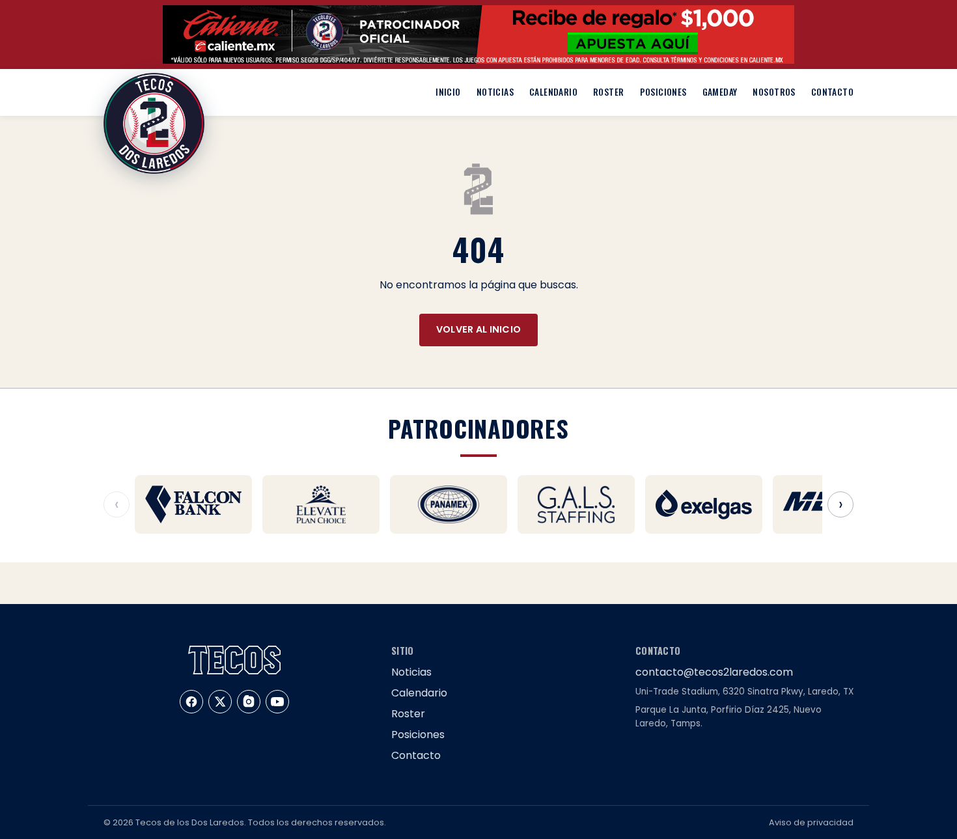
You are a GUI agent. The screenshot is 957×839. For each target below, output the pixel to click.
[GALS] (576, 504)
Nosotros (774, 91)
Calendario (553, 91)
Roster (608, 91)
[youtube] (277, 701)
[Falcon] (193, 504)
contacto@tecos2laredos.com (714, 672)
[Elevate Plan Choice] (321, 504)
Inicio (448, 91)
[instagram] (248, 701)
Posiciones (663, 91)
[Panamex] (448, 504)
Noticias (495, 91)
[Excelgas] (703, 504)
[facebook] (191, 701)
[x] (220, 701)
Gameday (720, 91)
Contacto (832, 91)
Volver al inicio (478, 329)
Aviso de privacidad (811, 822)
